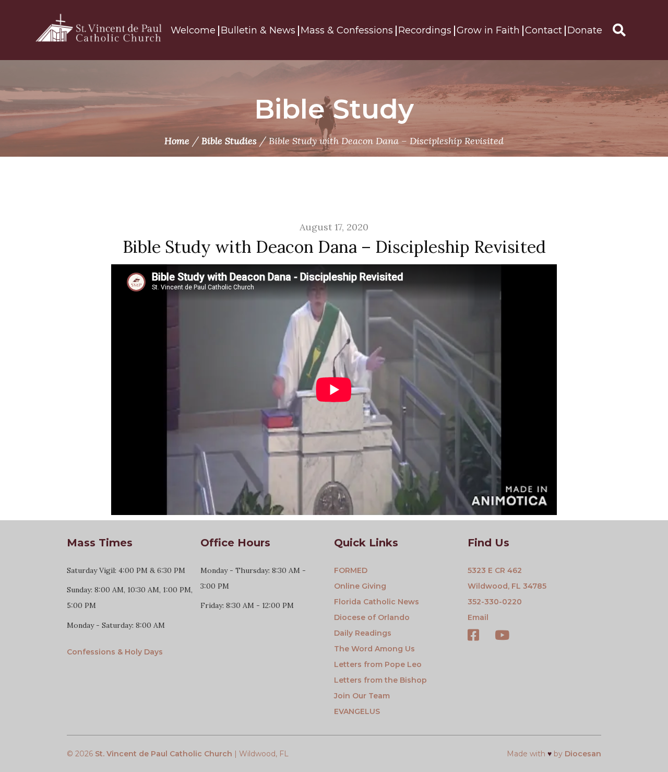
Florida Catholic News (376, 601)
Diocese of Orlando (372, 617)
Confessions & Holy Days (115, 652)
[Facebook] (473, 636)
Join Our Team (362, 695)
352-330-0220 (495, 601)
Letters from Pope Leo (378, 664)
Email (478, 617)
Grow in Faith (488, 30)
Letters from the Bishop (380, 680)
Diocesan (583, 753)
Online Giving (360, 586)
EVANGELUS (357, 711)
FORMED (350, 570)
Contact (543, 30)
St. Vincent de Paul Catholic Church (163, 753)
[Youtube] (502, 636)
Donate (584, 30)
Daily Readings (362, 633)
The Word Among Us (374, 648)
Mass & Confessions (347, 30)
